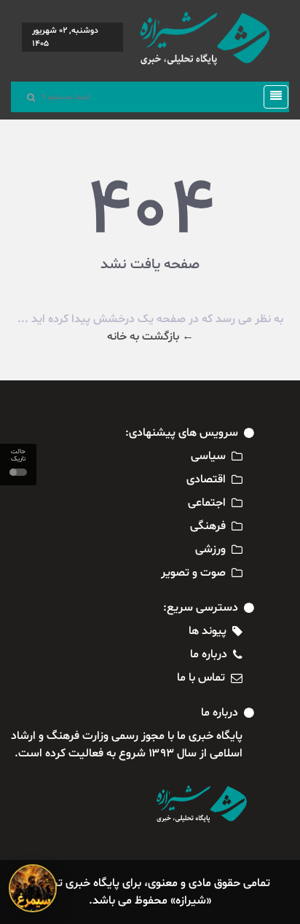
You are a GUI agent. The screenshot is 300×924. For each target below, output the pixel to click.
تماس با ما (201, 678)
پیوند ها (207, 631)
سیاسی (208, 456)
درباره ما (208, 654)
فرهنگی (208, 526)
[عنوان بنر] (33, 888)
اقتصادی (206, 479)
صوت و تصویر (193, 573)
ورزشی (210, 549)
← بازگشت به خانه (150, 337)
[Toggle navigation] (271, 97)
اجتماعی (207, 503)
